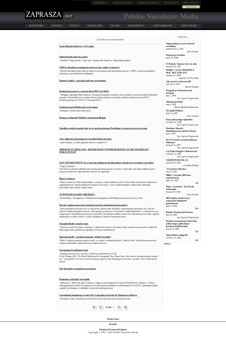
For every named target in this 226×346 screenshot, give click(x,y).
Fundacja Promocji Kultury (113, 329)
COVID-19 (74, 26)
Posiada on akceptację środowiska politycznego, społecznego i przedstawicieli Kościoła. (181, 224)
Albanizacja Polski (174, 102)
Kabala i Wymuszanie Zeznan (179, 212)
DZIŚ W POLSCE (189, 26)
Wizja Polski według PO (177, 235)
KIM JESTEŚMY (36, 26)
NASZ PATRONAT (136, 26)
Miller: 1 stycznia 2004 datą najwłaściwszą (178, 176)
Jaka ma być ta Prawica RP (178, 81)
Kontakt (113, 324)
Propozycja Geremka (175, 55)
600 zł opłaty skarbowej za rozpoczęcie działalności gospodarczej (178, 201)
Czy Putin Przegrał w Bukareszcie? (181, 151)
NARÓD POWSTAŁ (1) (177, 160)
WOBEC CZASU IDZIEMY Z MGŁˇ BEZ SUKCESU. (180, 71)
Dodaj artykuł (191, 7)
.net (100, 3)
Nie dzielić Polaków (174, 110)
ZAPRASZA (122, 3)
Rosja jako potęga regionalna (179, 119)
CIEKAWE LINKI (94, 26)
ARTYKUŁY (57, 26)
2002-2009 (115, 26)
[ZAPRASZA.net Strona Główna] (44, 19)
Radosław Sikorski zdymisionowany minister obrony (181, 129)
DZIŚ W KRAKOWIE (163, 26)
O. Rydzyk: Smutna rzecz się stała (181, 64)
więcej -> (168, 243)
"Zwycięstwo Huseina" (176, 169)
